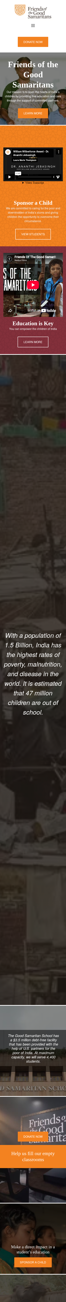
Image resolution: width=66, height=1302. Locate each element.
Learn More (33, 113)
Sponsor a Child (33, 1262)
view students (33, 234)
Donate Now (33, 42)
